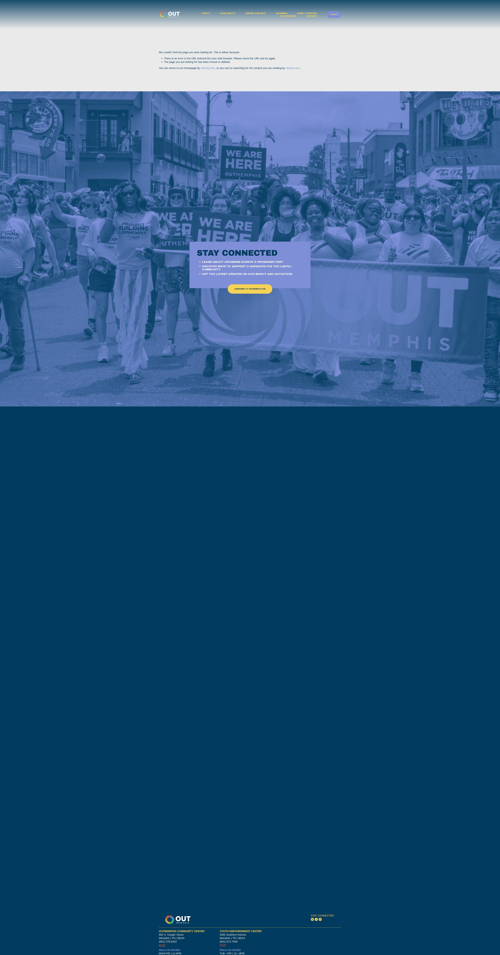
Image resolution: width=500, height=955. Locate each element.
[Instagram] (312, 919)
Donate (334, 14)
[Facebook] (316, 919)
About (206, 13)
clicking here (208, 68)
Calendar (282, 13)
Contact (311, 16)
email (223, 945)
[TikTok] (320, 919)
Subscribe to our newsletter (250, 289)
